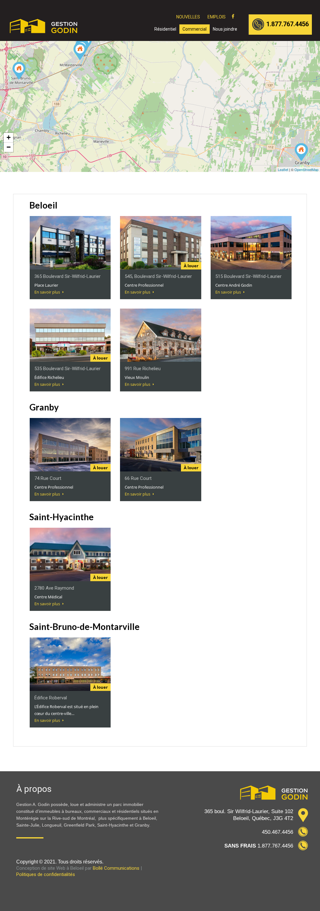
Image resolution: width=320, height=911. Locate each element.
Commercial (194, 29)
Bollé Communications (116, 868)
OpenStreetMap (306, 169)
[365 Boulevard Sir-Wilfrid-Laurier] (80, 51)
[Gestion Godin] (44, 30)
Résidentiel (165, 29)
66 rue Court (138, 478)
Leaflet (283, 169)
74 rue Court (47, 478)
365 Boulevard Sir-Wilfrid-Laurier (67, 276)
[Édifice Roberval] (19, 71)
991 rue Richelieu (143, 368)
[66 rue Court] (301, 152)
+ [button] (9, 137)
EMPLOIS (217, 16)
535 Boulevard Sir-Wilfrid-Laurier (67, 368)
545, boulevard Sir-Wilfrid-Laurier (158, 276)
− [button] (9, 147)
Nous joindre (225, 29)
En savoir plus (47, 292)
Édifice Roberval (50, 698)
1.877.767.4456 (287, 24)
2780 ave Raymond (54, 588)
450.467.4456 (277, 832)
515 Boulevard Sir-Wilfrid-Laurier (248, 276)
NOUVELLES (188, 16)
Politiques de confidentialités (45, 874)
